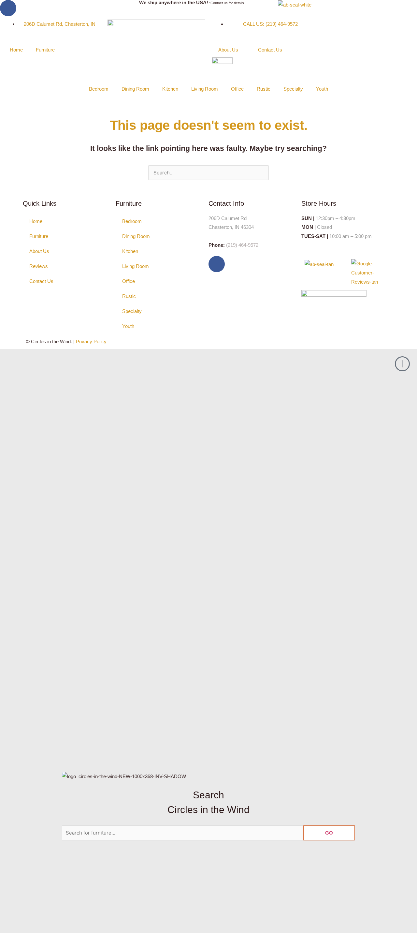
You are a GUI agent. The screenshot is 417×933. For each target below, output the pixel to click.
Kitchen (170, 89)
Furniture (45, 49)
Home (16, 49)
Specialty (293, 89)
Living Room (204, 89)
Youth (322, 89)
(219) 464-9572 (242, 245)
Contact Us (270, 49)
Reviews (38, 266)
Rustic (263, 89)
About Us (228, 49)
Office (237, 89)
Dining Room (135, 89)
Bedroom (98, 89)
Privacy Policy (91, 341)
